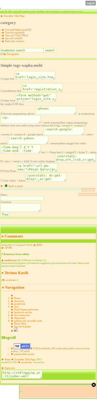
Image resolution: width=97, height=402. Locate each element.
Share (7, 359)
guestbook (19, 303)
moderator (10, 260)
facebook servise (23, 312)
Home (17, 298)
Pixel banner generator (26, 309)
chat (16, 306)
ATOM (8, 247)
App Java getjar (22, 326)
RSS (39, 244)
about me (19, 300)
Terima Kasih (16, 273)
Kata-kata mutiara (14, 41)
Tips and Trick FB (15, 35)
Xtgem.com (9, 368)
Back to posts (15, 186)
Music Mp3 (20, 323)
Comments (13, 236)
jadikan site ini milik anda (28, 320)
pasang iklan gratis (24, 354)
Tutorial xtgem (13, 32)
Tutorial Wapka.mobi (16, 29)
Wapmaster (20, 317)
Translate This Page (14, 15)
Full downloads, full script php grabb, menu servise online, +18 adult (50, 350)
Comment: (6, 202)
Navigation (13, 54)
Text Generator (22, 315)
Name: (4, 194)
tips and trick (12, 38)
